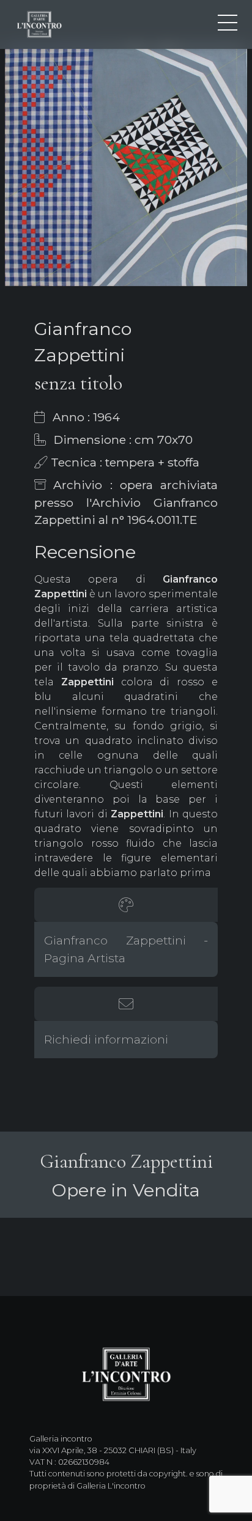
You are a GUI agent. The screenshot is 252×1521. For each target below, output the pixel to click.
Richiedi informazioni (106, 1039)
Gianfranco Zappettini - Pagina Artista (126, 949)
